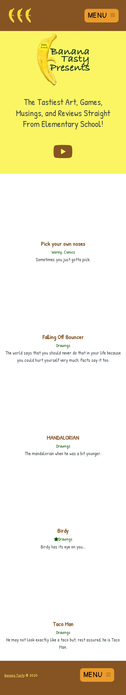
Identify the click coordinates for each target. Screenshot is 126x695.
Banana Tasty (14, 675)
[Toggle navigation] (101, 16)
